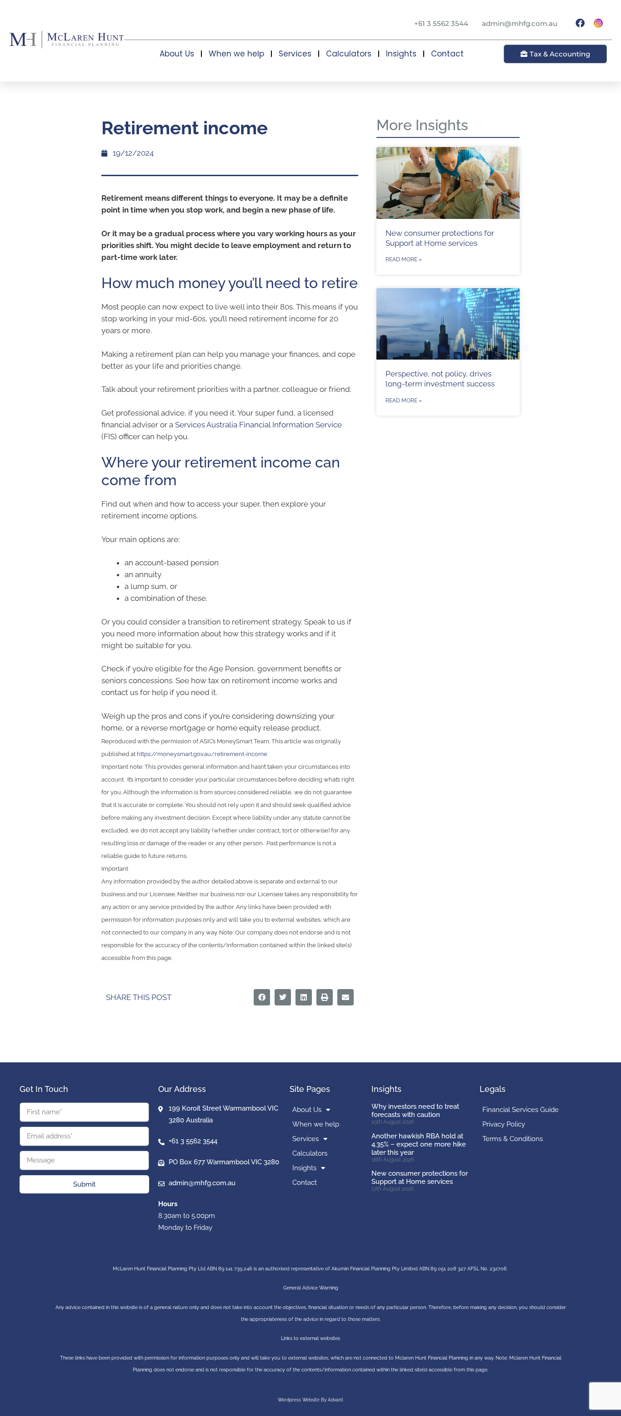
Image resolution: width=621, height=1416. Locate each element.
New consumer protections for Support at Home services (419, 1177)
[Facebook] (580, 23)
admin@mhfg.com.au (519, 23)
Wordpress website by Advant (310, 1399)
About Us (177, 53)
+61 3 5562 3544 (441, 23)
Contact (447, 53)
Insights (401, 53)
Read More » (404, 259)
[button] (262, 997)
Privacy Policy (503, 1124)
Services (295, 53)
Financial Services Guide (520, 1110)
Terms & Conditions (512, 1139)
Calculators (348, 53)
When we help (236, 53)
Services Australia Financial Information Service (258, 424)
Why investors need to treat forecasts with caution (415, 1110)
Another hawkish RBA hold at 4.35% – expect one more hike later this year (418, 1144)
